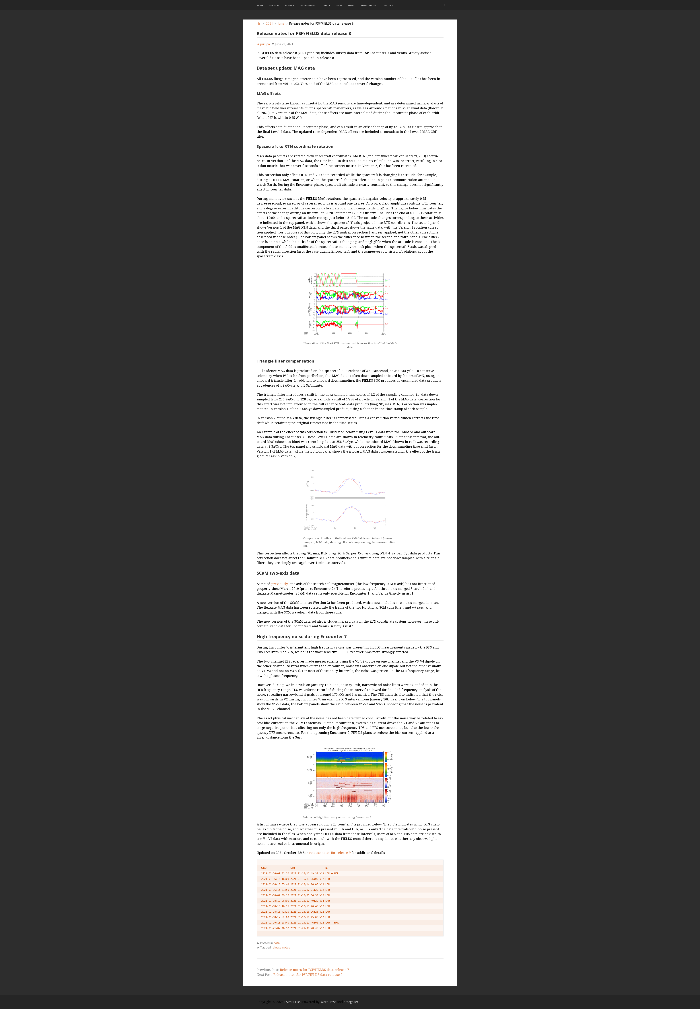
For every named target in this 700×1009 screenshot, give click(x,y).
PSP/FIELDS (292, 1002)
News (351, 5)
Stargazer (351, 1002)
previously (279, 584)
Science (289, 5)
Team (339, 5)
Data (325, 5)
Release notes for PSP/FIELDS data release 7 (314, 970)
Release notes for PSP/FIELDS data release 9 (308, 975)
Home (260, 5)
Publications (369, 5)
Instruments (308, 5)
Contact (388, 5)
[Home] (259, 23)
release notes (280, 947)
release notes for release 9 (330, 853)
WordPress (328, 1002)
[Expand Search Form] (445, 5)
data (277, 943)
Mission (274, 5)
